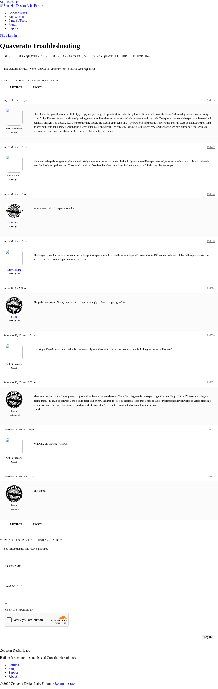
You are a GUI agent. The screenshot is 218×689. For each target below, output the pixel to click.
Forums (17, 56)
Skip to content (10, 2)
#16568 (211, 335)
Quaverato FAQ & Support (79, 56)
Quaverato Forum (40, 56)
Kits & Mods (17, 16)
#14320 (211, 194)
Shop (4, 35)
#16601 (211, 382)
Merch (13, 24)
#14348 (211, 241)
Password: (13, 585)
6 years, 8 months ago (70, 68)
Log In (208, 637)
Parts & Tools (18, 20)
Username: (13, 566)
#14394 (211, 288)
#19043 (211, 429)
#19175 (211, 476)
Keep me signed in (19, 609)
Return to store (65, 683)
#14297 (211, 147)
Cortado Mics (18, 13)
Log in (13, 35)
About (13, 676)
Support (14, 28)
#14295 (211, 100)
